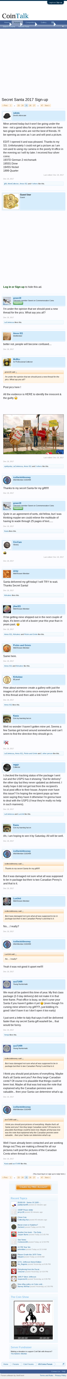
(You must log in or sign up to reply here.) (49, 1174)
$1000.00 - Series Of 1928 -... (29, 1202)
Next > (47, 105)
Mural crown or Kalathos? (28, 1225)
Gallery (44, 22)
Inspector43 (22, 1279)
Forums (17, 23)
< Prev (5, 105)
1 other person (47, 753)
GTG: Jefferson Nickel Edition (29, 1262)
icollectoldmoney (22, 477)
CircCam (17, 542)
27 (34, 105)
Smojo (6, 1035)
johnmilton (22, 1249)
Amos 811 (23, 184)
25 (26, 105)
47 (42, 105)
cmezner (21, 1272)
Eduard (20, 1257)
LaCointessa (9, 322)
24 (22, 105)
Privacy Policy (60, 1375)
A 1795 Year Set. (24, 1247)
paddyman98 (23, 1205)
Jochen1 (21, 1227)
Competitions (31, 22)
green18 (17, 298)
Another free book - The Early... (30, 1232)
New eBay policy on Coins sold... (31, 1284)
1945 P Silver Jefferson (27, 1277)
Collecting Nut (23, 1220)
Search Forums (9, 27)
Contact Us (55, 1371)
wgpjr (16, 764)
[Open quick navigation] (63, 1364)
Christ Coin (22, 1217)
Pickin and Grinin (31, 634)
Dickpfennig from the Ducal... (29, 1269)
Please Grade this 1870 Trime (29, 1254)
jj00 (5, 184)
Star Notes (22, 1240)
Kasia (6, 531)
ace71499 (17, 981)
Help (63, 1371)
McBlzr (16, 359)
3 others (38, 466)
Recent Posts (24, 27)
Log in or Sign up (55, 2)
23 (19, 105)
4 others (34, 184)
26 (30, 105)
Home (6, 22)
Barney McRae (24, 1286)
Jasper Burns (23, 1235)
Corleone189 (23, 1242)
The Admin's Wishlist (19, 1354)
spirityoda (8, 466)
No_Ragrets (22, 1264)
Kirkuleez (8, 595)
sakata (16, 113)
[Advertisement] (33, 64)
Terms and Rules (46, 1375)
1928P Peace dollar (25, 1210)
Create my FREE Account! (33, 1187)
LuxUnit (21, 814)
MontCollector (13, 184)
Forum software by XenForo (12, 1375)
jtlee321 (17, 606)
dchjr (15, 571)
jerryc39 (21, 1212)
